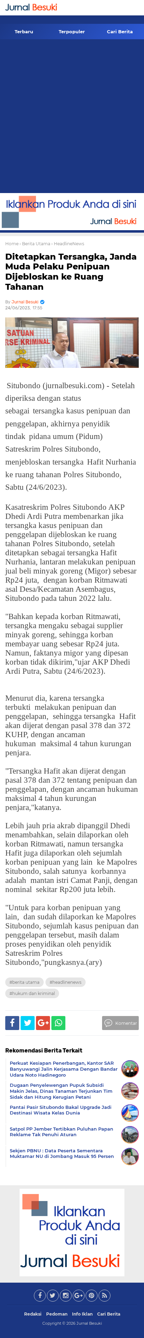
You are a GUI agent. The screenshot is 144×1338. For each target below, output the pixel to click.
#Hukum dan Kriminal (32, 993)
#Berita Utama (24, 982)
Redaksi (33, 1314)
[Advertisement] (72, 117)
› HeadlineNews (67, 243)
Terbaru (24, 31)
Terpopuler (72, 31)
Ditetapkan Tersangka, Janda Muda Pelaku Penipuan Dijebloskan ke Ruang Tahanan (71, 272)
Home (12, 243)
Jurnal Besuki (89, 1323)
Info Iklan (82, 1314)
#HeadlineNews (65, 982)
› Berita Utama (35, 243)
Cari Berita (120, 31)
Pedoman (56, 1314)
